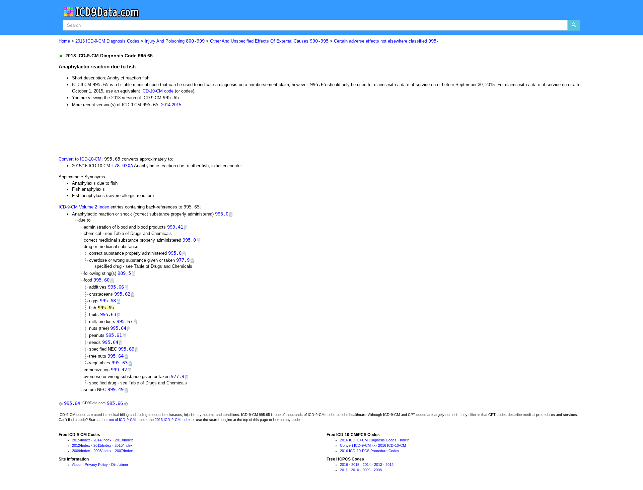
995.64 (118, 328)
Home (64, 41)
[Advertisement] (178, 131)
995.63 (108, 314)
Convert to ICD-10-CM (80, 159)
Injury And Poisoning (175, 41)
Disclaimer (119, 465)
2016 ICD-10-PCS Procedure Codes (369, 451)
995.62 (122, 294)
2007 (119, 451)
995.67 (125, 321)
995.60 (101, 280)
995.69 (126, 349)
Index (85, 440)
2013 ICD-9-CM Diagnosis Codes (107, 41)
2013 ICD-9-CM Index (173, 420)
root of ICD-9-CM (122, 420)
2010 (119, 445)
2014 (165, 104)
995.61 (114, 335)
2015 (176, 104)
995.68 (108, 300)
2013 (119, 440)
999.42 (119, 369)
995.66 (116, 287)
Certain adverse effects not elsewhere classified (386, 41)
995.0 (221, 214)
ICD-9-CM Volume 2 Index (84, 206)
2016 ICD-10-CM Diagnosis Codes (368, 440)
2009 (76, 451)
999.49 (116, 389)
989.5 (124, 273)
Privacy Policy (96, 465)
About (76, 465)
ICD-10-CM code (157, 91)
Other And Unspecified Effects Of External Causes (269, 41)
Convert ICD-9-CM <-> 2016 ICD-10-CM (373, 445)
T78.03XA (122, 165)
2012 (76, 445)
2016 (344, 465)
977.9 (183, 260)
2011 (97, 445)
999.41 (175, 227)
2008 (97, 451)
